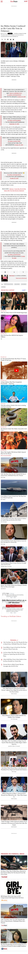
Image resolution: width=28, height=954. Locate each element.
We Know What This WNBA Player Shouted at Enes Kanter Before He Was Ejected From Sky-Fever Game (13, 872)
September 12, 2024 (14, 124)
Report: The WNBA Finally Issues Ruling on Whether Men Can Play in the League (14, 586)
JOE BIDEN (23, 284)
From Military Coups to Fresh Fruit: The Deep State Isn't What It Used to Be (13, 496)
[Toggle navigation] (2, 1)
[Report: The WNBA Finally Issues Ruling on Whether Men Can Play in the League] (14, 576)
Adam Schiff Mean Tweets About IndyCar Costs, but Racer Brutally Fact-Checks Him (13, 541)
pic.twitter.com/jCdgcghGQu (14, 174)
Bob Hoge (3, 477)
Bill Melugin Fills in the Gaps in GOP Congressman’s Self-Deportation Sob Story (12, 897)
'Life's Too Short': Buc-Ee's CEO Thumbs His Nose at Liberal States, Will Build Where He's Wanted (13, 474)
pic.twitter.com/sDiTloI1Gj (14, 254)
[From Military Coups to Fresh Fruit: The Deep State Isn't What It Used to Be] (14, 487)
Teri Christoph (4, 521)
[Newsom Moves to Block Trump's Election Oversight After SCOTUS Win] (14, 554)
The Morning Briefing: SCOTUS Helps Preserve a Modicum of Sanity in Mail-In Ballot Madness (14, 945)
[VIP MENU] (25, 1)
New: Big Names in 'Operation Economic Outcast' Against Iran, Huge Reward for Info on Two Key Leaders (14, 690)
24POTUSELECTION (8, 284)
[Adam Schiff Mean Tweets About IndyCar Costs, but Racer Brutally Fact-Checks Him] (14, 531)
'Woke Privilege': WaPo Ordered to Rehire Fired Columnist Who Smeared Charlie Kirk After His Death (14, 823)
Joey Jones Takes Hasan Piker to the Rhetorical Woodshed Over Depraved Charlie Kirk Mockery (14, 769)
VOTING (3, 287)
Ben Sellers (3, 499)
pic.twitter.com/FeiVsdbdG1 (14, 120)
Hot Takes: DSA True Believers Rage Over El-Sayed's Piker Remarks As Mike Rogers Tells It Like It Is (14, 742)
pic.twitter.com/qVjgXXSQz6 (14, 95)
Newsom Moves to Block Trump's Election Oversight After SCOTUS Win (13, 563)
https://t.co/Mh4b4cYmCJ (16, 93)
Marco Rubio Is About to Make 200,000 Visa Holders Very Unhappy (14, 716)
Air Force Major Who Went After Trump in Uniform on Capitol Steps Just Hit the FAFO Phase (13, 519)
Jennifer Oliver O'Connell (6, 566)
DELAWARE (17, 284)
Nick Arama (4, 33)
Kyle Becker (3, 588)
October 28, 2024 (21, 96)
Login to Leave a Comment (14, 606)
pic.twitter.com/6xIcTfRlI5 (14, 141)
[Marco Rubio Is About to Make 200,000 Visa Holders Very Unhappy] (14, 706)
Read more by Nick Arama (21, 278)
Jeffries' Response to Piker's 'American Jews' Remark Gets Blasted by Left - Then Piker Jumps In (14, 795)
